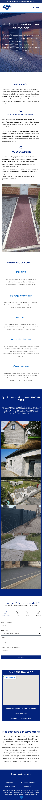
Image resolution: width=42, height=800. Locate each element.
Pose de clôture (21, 339)
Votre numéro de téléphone (10, 647)
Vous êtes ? (5, 630)
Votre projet (18, 617)
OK (21, 797)
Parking (21, 271)
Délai (27, 615)
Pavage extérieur (21, 295)
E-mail (3, 638)
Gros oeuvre (21, 366)
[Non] (40, 794)
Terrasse (21, 317)
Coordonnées (5, 615)
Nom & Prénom (6, 622)
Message (38, 615)
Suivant (21, 657)
